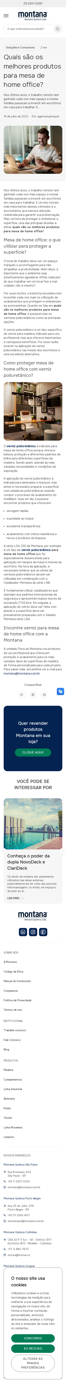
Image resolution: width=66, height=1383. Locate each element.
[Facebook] (43, 932)
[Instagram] (33, 932)
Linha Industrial (13, 1089)
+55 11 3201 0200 (19, 1181)
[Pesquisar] (57, 29)
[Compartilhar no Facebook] (33, 694)
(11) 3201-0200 (33, 3)
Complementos (13, 1079)
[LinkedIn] (23, 932)
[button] (4, 851)
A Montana (10, 962)
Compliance (11, 990)
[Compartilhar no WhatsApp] (21, 694)
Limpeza (9, 1137)
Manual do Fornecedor (17, 981)
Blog (6, 1049)
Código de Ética (13, 971)
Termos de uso (13, 1009)
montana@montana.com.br (22, 673)
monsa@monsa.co (19, 1255)
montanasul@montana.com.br (26, 1221)
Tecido (8, 1117)
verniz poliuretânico (36, 550)
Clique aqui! (33, 752)
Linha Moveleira (13, 1127)
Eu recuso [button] (33, 1348)
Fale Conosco (12, 1040)
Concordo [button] (33, 1338)
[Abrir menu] (6, 15)
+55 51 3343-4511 (19, 1215)
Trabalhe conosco (15, 1030)
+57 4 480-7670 (18, 1249)
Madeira (8, 1070)
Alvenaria (9, 1098)
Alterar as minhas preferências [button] (33, 1363)
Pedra (7, 1108)
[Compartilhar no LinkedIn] (44, 694)
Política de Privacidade (18, 1000)
